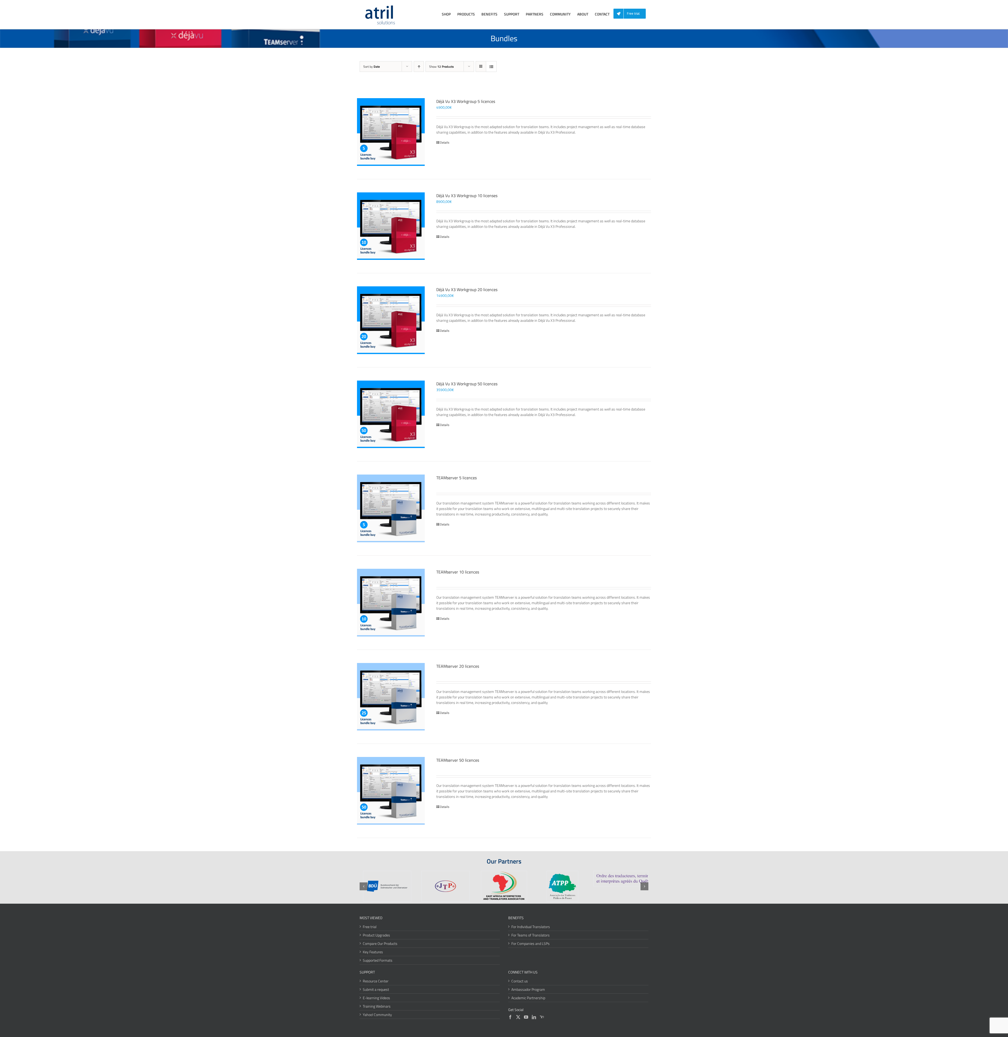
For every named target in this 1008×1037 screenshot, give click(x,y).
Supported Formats (377, 960)
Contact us (519, 981)
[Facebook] (510, 1017)
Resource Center (375, 981)
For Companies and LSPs (530, 943)
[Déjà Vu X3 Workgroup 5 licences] (391, 132)
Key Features (373, 952)
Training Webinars (377, 1006)
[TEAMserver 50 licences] (391, 791)
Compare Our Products (380, 943)
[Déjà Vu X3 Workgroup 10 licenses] (391, 226)
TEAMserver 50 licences (457, 760)
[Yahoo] (542, 1017)
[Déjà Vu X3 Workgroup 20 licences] (391, 320)
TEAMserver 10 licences (457, 572)
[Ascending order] (419, 66)
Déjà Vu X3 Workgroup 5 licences (465, 101)
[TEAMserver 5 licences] (391, 508)
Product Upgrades (376, 935)
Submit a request (376, 989)
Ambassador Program (528, 989)
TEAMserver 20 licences (457, 666)
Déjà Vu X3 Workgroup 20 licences (466, 289)
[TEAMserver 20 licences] (391, 697)
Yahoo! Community (377, 1014)
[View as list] (491, 66)
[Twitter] (518, 1017)
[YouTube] (526, 1017)
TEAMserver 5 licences (456, 478)
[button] (364, 886)
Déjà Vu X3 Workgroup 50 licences (466, 384)
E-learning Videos (376, 998)
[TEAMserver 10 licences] (391, 602)
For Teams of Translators (530, 935)
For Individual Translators (530, 926)
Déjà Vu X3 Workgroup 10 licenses (466, 195)
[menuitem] (631, 14)
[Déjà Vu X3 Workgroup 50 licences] (391, 414)
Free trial (369, 926)
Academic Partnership (528, 998)
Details (444, 142)
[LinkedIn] (534, 1017)
